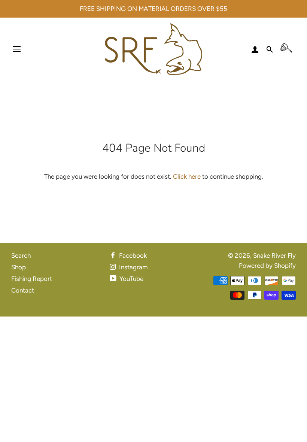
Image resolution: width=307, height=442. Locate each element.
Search (21, 255)
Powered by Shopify (267, 265)
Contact (22, 290)
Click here (187, 176)
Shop (18, 267)
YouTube (130, 278)
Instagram (133, 267)
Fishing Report (31, 278)
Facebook (132, 255)
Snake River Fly (274, 255)
